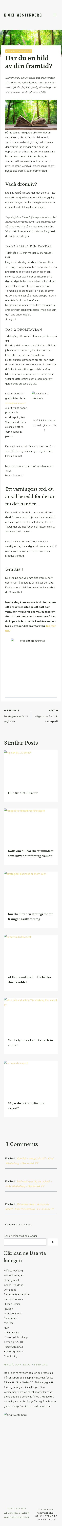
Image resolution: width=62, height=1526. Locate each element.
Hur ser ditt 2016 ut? (23, 793)
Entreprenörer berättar (17, 1294)
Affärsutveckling (18, 51)
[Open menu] (54, 15)
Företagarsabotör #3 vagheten (16, 716)
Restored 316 (46, 1519)
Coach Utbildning (13, 1285)
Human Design (12, 1304)
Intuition (8, 1309)
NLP (6, 1328)
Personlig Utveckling (16, 1337)
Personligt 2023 (13, 1351)
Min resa (9, 1323)
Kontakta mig (16, 1508)
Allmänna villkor (16, 1512)
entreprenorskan (13, 1299)
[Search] (53, 1242)
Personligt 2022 (13, 1347)
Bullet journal (11, 1280)
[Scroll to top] (54, 1521)
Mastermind (11, 1318)
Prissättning (11, 1356)
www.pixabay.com (15, 403)
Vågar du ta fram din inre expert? (46, 716)
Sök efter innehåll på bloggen (21, 1236)
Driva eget (10, 1290)
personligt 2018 (13, 1342)
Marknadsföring (12, 1313)
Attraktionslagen (13, 1275)
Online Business (13, 1332)
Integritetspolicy (16, 1517)
